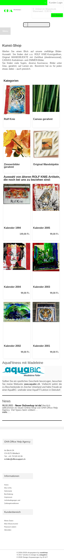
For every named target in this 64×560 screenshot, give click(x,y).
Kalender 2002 (12, 345)
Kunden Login (55, 2)
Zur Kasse (57, 15)
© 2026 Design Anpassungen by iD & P (32, 557)
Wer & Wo (8, 488)
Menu (5, 31)
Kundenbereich (12, 512)
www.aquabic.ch (32, 384)
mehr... (5, 412)
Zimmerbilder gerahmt (12, 165)
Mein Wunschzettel (11, 524)
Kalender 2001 (41, 345)
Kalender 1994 (12, 227)
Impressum (8, 497)
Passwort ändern (10, 527)
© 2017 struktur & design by (32, 555)
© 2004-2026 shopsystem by (32, 552)
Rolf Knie (9, 119)
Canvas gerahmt (43, 119)
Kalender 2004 (12, 286)
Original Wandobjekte (46, 164)
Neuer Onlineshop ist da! (28, 405)
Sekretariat (8, 491)
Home (6, 485)
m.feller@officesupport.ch (14, 459)
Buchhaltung (8, 494)
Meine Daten (8, 521)
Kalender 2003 (41, 286)
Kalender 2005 (41, 227)
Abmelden (7, 530)
